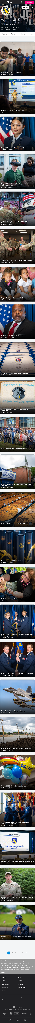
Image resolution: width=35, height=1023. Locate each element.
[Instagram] (25, 1020)
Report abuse (22, 987)
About (4, 977)
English (4, 991)
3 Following (15, 27)
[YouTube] (17, 1020)
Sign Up (29, 2)
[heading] (8, 2)
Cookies (20, 984)
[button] (33, 966)
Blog (3, 980)
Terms (4, 1000)
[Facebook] (10, 1020)
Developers (5, 984)
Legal (3, 997)
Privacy (20, 997)
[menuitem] (21, 2)
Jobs (19, 977)
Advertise (20, 980)
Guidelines (5, 987)
